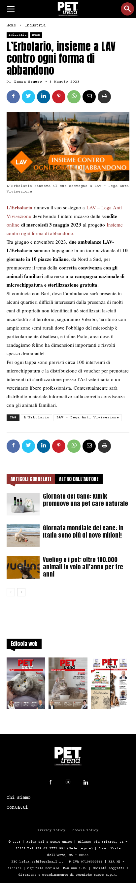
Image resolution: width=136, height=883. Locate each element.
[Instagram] (68, 782)
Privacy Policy (51, 830)
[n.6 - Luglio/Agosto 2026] (26, 685)
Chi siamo (18, 797)
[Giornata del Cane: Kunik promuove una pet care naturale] (23, 504)
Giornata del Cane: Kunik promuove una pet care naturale (85, 500)
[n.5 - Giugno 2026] (68, 685)
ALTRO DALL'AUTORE (79, 479)
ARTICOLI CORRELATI (31, 479)
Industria (35, 25)
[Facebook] (50, 782)
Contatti (17, 807)
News (36, 35)
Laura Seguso (28, 82)
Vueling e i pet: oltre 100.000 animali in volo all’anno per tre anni (83, 567)
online (13, 224)
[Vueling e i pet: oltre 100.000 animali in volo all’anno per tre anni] (23, 567)
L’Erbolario (19, 207)
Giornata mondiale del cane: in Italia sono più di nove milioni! (83, 531)
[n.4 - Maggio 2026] (110, 685)
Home (11, 25)
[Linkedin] (85, 782)
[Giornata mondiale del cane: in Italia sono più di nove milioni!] (23, 535)
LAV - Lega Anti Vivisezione (87, 417)
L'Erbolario (36, 417)
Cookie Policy (85, 830)
